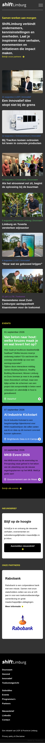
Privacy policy (8, 730)
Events (5, 689)
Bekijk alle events (10, 488)
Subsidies (7, 684)
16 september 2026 (14, 450)
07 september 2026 (14, 409)
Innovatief (7, 672)
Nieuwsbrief (8, 705)
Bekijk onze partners (12, 56)
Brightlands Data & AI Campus (23, 439)
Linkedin (6, 709)
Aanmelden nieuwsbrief (22, 546)
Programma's (9, 693)
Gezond (6, 668)
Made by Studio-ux (35, 734)
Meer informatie (13, 610)
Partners (6, 697)
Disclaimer (20, 730)
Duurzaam (7, 663)
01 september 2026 (14, 332)
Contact (6, 714)
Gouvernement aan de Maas (22, 479)
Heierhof (11, 399)
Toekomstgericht (10, 677)
